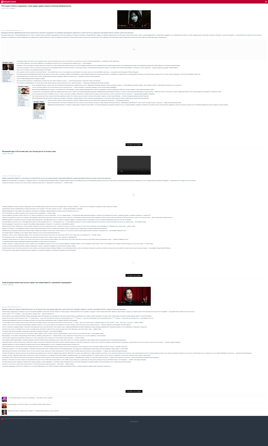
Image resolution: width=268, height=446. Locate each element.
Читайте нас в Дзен (134, 145)
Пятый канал (12, 8)
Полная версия (134, 421)
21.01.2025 (3, 8)
